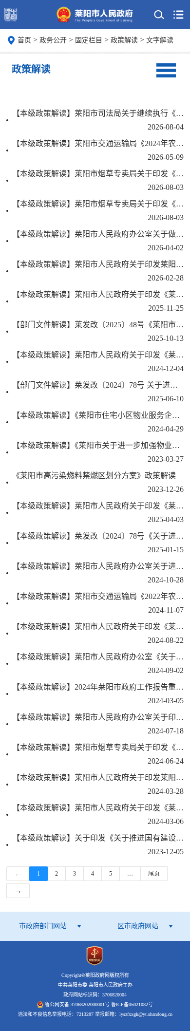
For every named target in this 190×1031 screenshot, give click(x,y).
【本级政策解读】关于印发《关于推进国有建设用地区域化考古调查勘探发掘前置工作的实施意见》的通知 (98, 838)
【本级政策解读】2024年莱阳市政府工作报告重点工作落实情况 (98, 687)
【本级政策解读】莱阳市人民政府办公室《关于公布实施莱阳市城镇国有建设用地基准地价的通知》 (98, 657)
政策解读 (125, 40)
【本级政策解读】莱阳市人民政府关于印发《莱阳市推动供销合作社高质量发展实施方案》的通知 (98, 626)
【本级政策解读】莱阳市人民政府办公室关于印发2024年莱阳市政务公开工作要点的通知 (98, 717)
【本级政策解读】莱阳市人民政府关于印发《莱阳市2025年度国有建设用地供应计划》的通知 (98, 506)
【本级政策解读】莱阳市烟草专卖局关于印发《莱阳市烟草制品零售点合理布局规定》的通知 (98, 173)
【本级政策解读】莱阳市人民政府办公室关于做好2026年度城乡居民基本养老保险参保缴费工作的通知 (98, 234)
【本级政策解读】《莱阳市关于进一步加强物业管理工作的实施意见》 (98, 445)
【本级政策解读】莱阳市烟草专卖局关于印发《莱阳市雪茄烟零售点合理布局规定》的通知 (98, 204)
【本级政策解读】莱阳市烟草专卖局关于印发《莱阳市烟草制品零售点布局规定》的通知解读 (98, 747)
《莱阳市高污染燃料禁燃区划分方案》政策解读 (94, 475)
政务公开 (54, 40)
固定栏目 (89, 40)
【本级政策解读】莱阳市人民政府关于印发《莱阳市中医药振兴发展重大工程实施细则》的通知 (98, 355)
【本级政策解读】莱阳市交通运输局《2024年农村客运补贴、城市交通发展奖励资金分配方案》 (98, 143)
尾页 (154, 873)
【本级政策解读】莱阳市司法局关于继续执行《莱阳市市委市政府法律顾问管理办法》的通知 (98, 113)
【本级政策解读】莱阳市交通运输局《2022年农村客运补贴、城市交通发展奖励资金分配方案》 (98, 596)
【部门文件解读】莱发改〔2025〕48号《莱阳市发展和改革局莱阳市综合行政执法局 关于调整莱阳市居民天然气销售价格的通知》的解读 (98, 324)
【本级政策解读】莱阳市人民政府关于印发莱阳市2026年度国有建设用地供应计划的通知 (98, 264)
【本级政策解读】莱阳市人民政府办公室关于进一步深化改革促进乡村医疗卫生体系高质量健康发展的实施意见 (98, 566)
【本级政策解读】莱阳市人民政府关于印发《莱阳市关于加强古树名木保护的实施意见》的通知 (98, 294)
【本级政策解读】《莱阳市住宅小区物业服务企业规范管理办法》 (98, 415)
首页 (24, 40)
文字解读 (159, 40)
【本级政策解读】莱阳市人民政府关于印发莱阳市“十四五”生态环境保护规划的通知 (98, 777)
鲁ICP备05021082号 (132, 1004)
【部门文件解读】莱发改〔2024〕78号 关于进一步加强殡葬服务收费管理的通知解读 (98, 385)
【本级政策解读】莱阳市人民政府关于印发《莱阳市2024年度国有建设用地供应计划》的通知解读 (98, 808)
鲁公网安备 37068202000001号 (77, 1004)
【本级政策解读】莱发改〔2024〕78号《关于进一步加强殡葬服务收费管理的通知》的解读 (98, 536)
